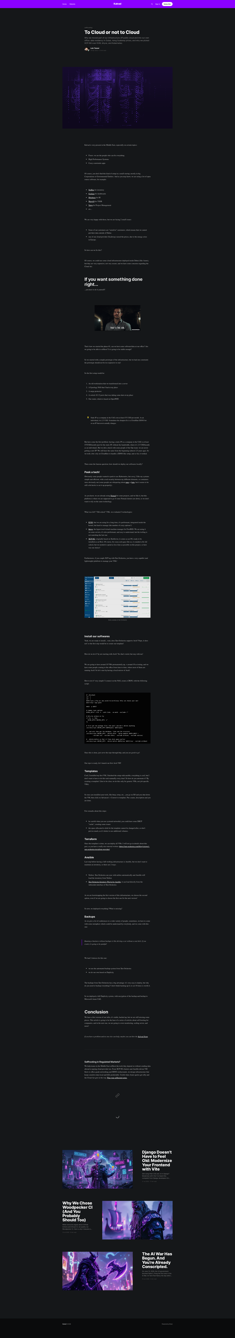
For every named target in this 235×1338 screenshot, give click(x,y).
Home (64, 4)
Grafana (91, 193)
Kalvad (117, 4)
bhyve (90, 529)
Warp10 (91, 201)
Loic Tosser (95, 48)
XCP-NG (91, 539)
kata (133, 482)
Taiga (90, 205)
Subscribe (167, 4)
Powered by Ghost (167, 1324)
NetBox (91, 190)
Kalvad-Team (143, 1036)
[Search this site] (152, 4)
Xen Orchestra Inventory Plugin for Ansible (104, 882)
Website (72, 4)
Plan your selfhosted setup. (117, 1077)
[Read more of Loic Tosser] (87, 49)
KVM (90, 522)
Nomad (113, 495)
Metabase (92, 197)
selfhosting (88, 27)
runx (127, 482)
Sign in (157, 4)
